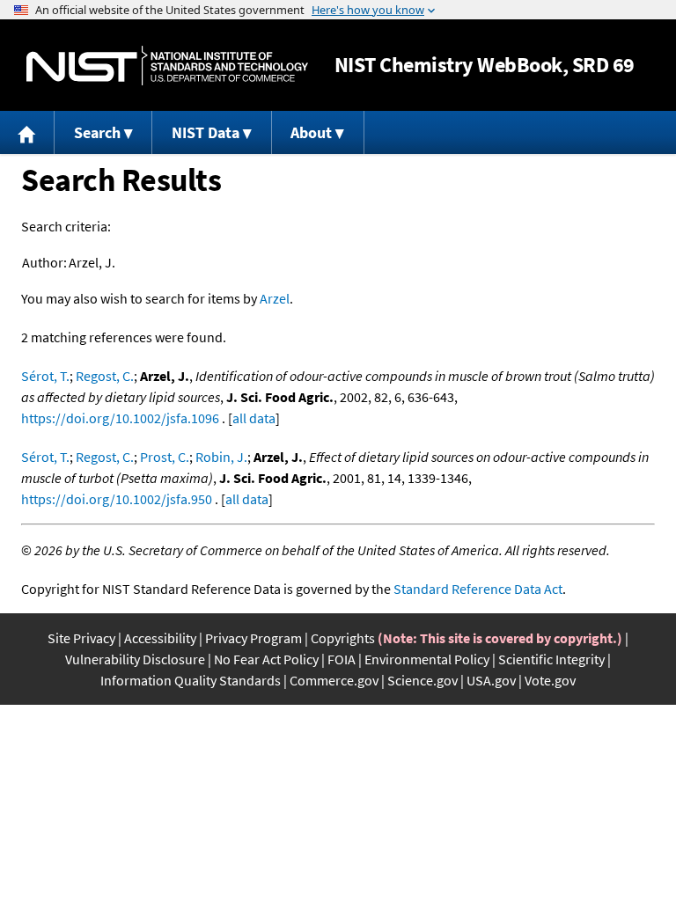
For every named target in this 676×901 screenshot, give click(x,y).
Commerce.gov (334, 680)
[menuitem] (27, 132)
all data (254, 418)
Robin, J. (221, 456)
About (311, 132)
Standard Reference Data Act (477, 588)
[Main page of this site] (27, 132)
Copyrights (343, 638)
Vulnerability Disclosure (135, 659)
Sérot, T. (45, 376)
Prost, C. (164, 456)
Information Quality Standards (190, 680)
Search (97, 132)
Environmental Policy (426, 659)
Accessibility (160, 638)
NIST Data (205, 132)
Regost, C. (105, 376)
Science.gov (422, 680)
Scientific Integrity (551, 659)
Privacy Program (253, 638)
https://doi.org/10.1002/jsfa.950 (116, 499)
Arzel (275, 298)
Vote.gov (550, 680)
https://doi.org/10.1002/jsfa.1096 (120, 418)
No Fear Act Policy (266, 659)
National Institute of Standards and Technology (167, 65)
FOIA (341, 659)
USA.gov (491, 680)
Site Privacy (81, 638)
